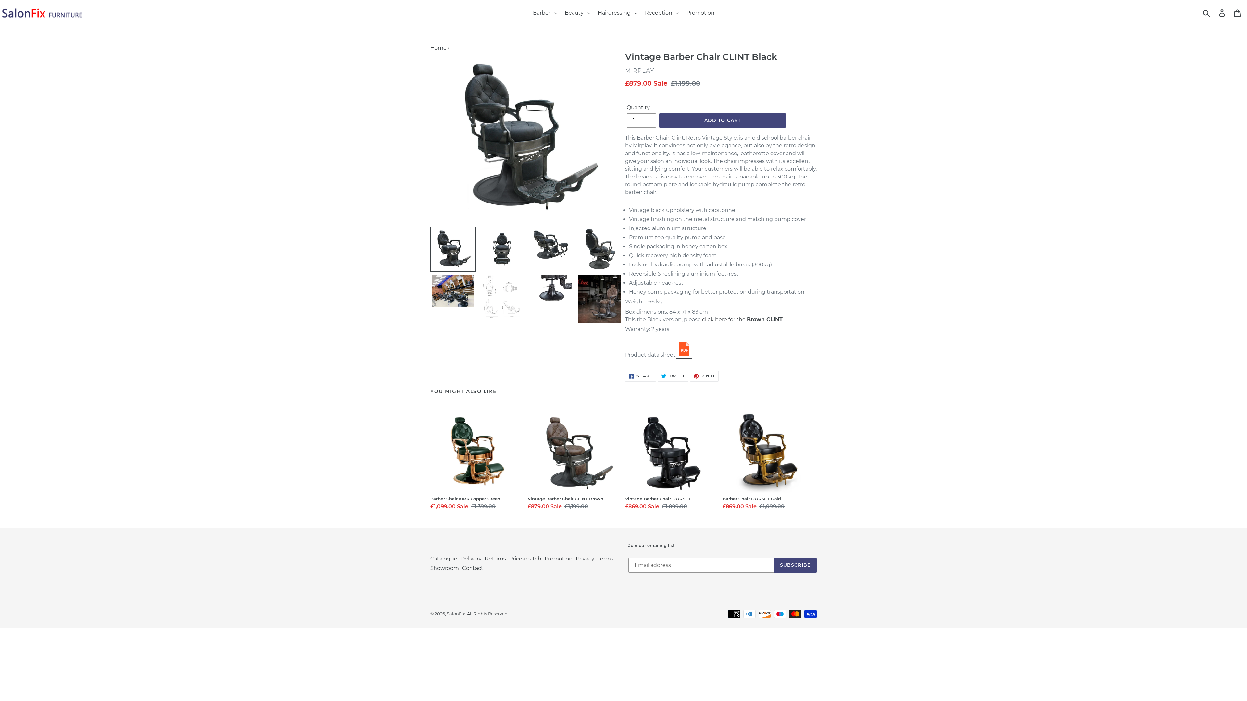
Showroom (444, 568)
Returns (495, 559)
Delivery (471, 559)
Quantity (638, 108)
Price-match (525, 559)
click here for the (742, 319)
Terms (605, 559)
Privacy (585, 559)
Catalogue (443, 559)
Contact (472, 568)
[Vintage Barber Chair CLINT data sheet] (684, 355)
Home (438, 48)
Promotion (559, 559)
